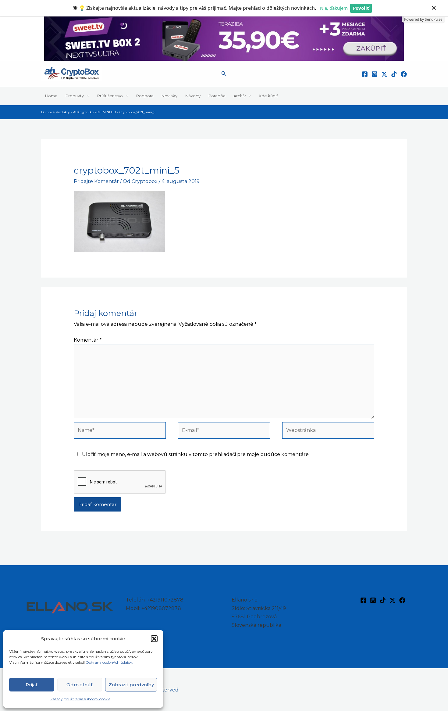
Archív (239, 95)
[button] (154, 639)
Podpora (145, 95)
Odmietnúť (79, 685)
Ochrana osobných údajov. (110, 662)
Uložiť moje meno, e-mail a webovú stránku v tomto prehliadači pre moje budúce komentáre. (196, 454)
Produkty (75, 95)
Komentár (88, 340)
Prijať (31, 685)
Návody (193, 95)
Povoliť (361, 8)
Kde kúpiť (268, 95)
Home (51, 95)
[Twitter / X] (384, 74)
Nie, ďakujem (334, 8)
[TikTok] (394, 74)
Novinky (169, 95)
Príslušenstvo (110, 95)
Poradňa (217, 95)
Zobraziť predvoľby (131, 685)
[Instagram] (375, 74)
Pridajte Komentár (96, 181)
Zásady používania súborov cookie (80, 699)
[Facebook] (365, 74)
